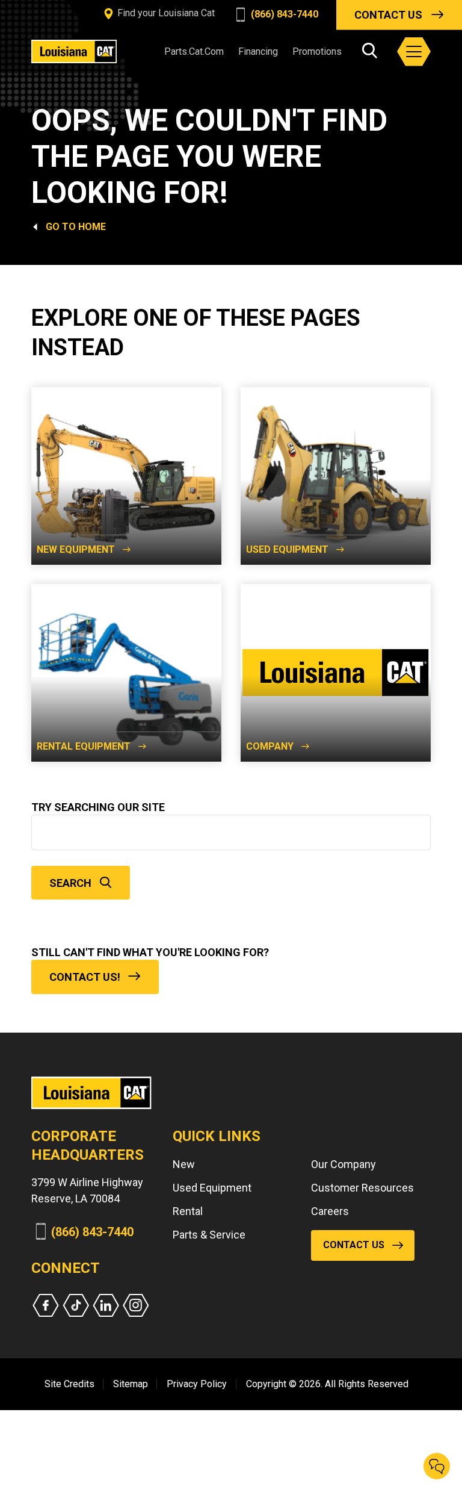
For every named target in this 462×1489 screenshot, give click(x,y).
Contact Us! (84, 977)
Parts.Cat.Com (194, 51)
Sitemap (130, 1384)
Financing (258, 51)
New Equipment (76, 549)
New (184, 1164)
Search (70, 883)
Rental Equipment (84, 746)
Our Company (343, 1164)
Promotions (317, 51)
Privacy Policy (197, 1384)
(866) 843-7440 (283, 14)
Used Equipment (287, 549)
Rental (188, 1211)
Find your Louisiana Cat (165, 13)
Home (92, 226)
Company (270, 746)
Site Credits (69, 1384)
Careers (330, 1211)
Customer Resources (362, 1187)
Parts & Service (209, 1234)
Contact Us (388, 14)
